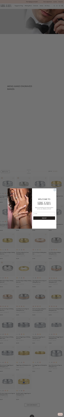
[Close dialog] (55, 190)
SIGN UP (44, 218)
